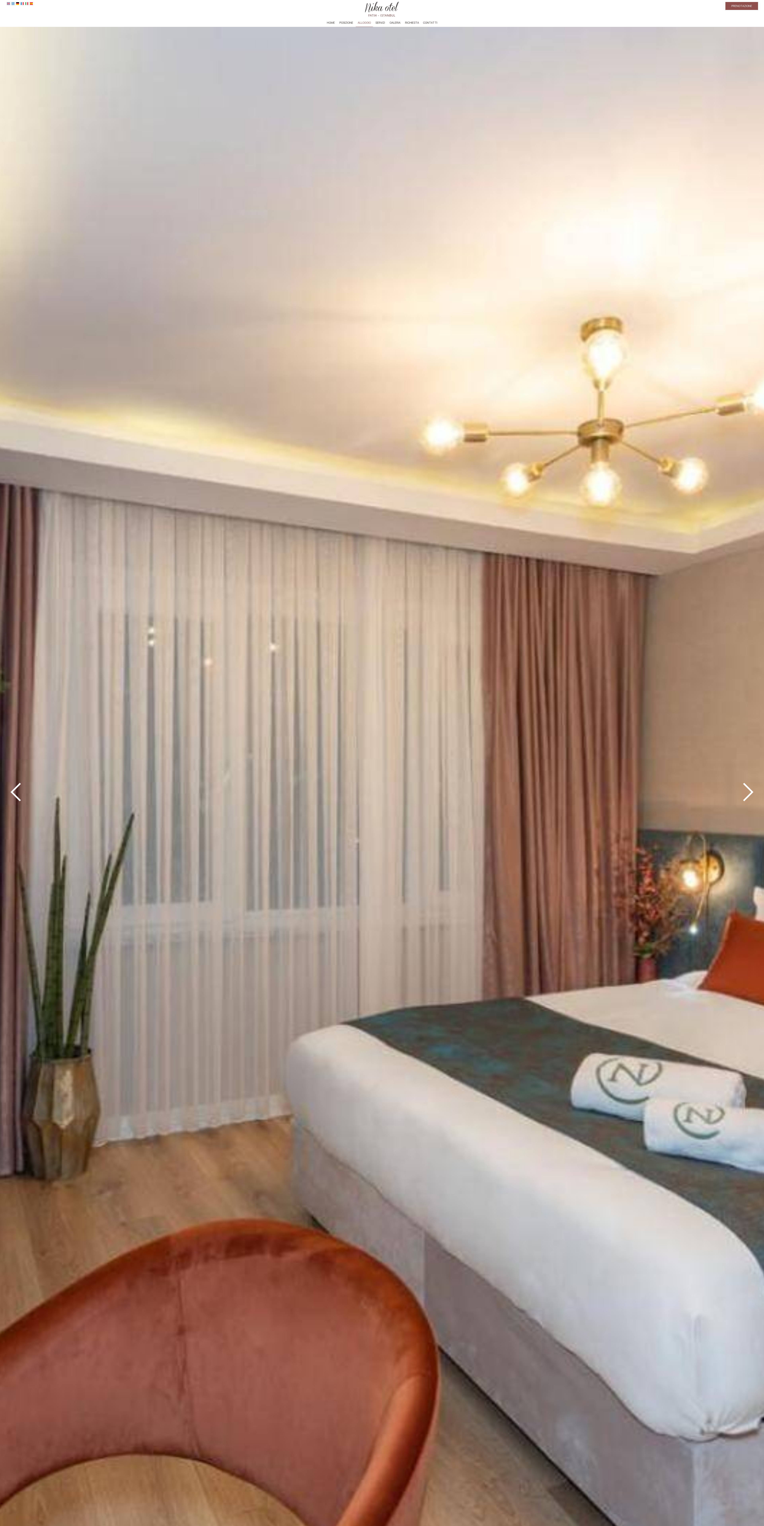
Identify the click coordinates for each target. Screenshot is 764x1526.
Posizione (346, 22)
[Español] (31, 3)
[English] (8, 3)
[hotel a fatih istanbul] (382, 9)
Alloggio (364, 22)
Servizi (380, 22)
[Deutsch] (17, 3)
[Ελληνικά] (13, 3)
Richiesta (412, 22)
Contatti (430, 22)
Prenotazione (741, 6)
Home (331, 22)
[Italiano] (26, 3)
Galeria (395, 22)
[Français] (22, 3)
